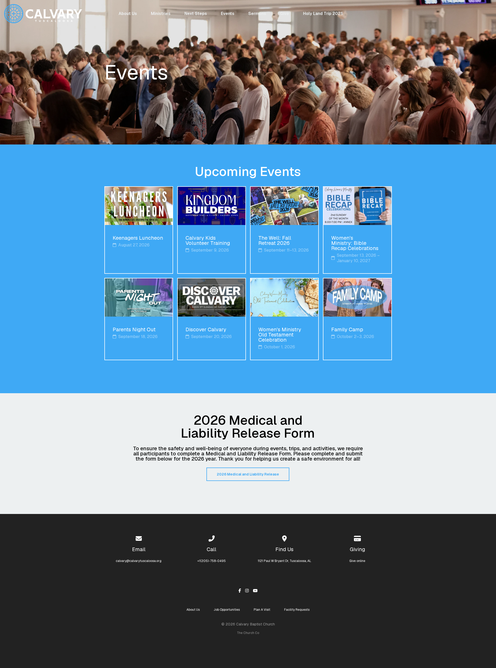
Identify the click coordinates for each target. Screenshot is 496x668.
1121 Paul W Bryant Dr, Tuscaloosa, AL (284, 561)
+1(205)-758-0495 (211, 561)
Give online (357, 561)
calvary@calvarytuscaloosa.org (138, 561)
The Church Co (248, 633)
